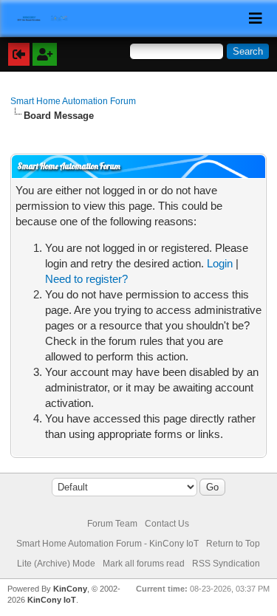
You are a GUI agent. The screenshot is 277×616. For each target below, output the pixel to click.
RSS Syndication (226, 563)
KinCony (70, 588)
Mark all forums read (144, 563)
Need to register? (86, 279)
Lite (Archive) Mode (56, 563)
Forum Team (112, 524)
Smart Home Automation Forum (73, 101)
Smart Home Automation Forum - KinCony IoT (107, 543)
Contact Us (167, 524)
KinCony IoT (51, 599)
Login (220, 263)
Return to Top (233, 543)
